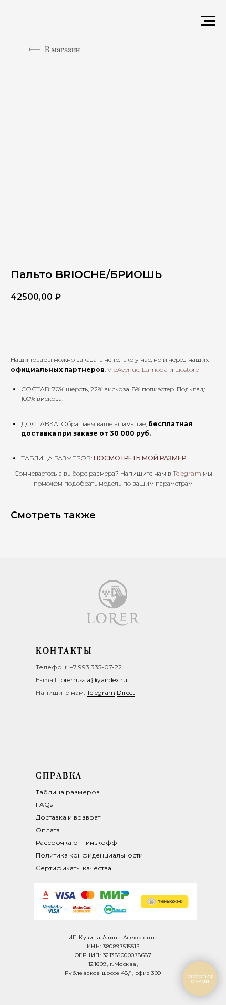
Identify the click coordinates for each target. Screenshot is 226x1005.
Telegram (101, 692)
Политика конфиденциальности (89, 855)
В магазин (62, 50)
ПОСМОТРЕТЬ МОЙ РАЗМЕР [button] (140, 458)
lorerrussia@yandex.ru (93, 680)
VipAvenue (123, 369)
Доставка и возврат (68, 817)
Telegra (183, 473)
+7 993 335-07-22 (95, 667)
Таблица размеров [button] (68, 792)
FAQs (44, 805)
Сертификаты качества (73, 868)
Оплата (48, 830)
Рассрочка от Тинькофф (76, 842)
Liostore (187, 369)
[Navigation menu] (208, 21)
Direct (126, 692)
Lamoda (155, 369)
